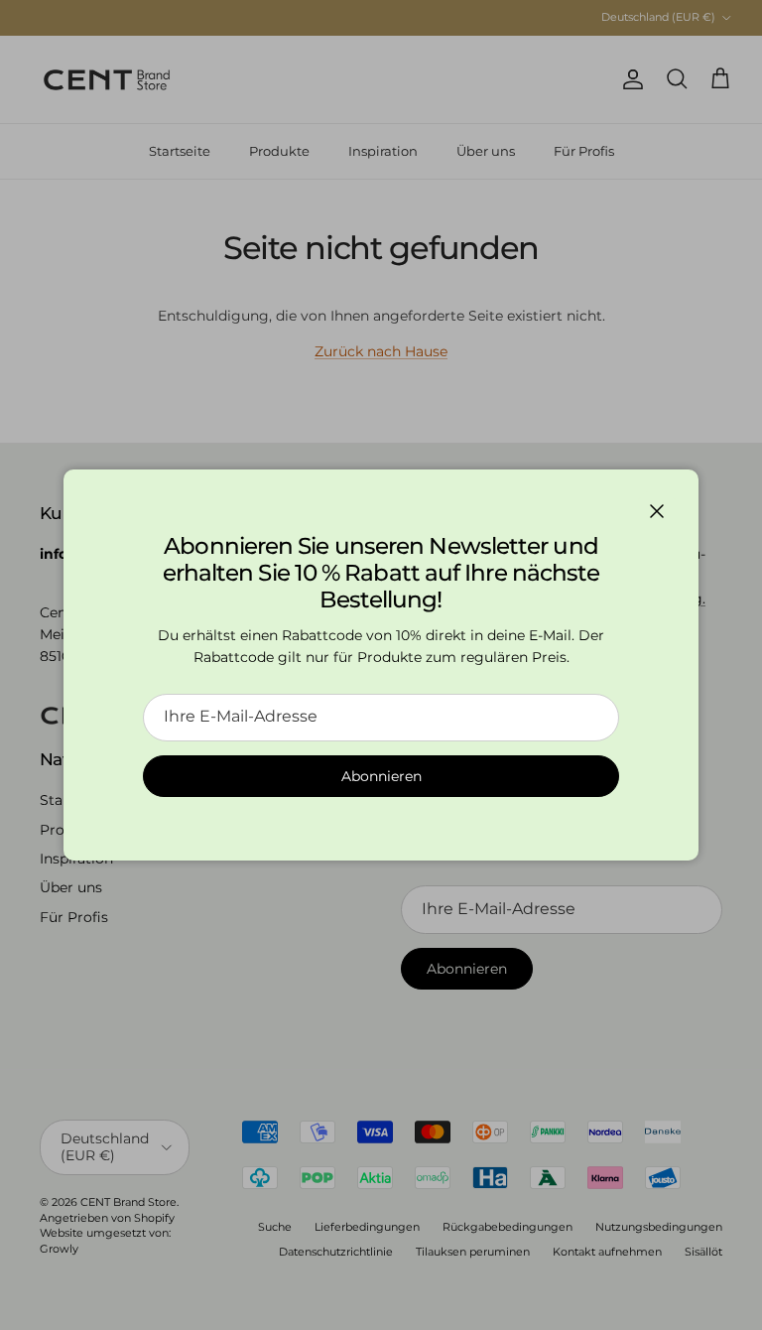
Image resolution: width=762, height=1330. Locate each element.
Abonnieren (381, 776)
